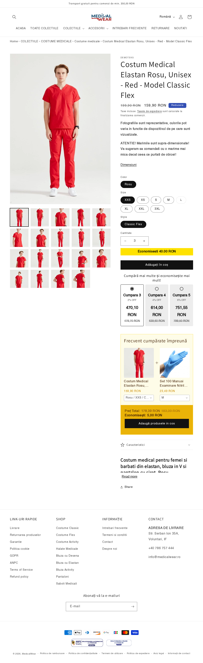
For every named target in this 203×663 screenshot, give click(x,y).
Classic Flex (133, 224)
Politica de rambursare (52, 654)
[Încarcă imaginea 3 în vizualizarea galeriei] (60, 217)
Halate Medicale (67, 549)
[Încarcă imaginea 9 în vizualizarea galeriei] (81, 238)
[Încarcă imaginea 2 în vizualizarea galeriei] (40, 217)
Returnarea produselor (25, 535)
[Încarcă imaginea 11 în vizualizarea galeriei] (19, 258)
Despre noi (109, 549)
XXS (128, 200)
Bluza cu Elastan (67, 563)
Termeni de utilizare (112, 654)
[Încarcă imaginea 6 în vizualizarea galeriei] (19, 238)
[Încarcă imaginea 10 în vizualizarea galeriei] (101, 238)
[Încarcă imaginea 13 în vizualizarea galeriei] (60, 258)
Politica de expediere (138, 654)
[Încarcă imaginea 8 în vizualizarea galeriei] (60, 238)
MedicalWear (29, 654)
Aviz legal (158, 654)
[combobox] (139, 398)
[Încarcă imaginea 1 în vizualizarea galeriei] (19, 217)
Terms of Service (21, 570)
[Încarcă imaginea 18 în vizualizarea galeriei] (60, 279)
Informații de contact (179, 654)
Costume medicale (87, 41)
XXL (142, 209)
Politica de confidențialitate (83, 654)
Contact (107, 542)
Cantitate (126, 233)
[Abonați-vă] (132, 606)
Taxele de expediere (149, 111)
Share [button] (128, 487)
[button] (14, 17)
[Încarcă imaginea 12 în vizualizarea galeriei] (40, 258)
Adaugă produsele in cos (157, 423)
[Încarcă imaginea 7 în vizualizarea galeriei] (40, 238)
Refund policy (19, 576)
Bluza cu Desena (67, 555)
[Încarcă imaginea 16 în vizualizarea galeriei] (19, 279)
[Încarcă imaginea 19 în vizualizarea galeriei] (81, 279)
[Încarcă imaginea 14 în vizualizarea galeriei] (81, 258)
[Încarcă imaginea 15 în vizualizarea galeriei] (101, 258)
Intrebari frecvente (114, 528)
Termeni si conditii (114, 535)
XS (143, 200)
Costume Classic (67, 528)
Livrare (14, 528)
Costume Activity (67, 542)
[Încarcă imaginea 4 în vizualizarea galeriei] (81, 217)
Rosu (128, 184)
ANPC (14, 563)
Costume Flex (65, 535)
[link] (139, 363)
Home (14, 41)
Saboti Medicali (66, 583)
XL (126, 209)
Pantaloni (62, 576)
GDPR (14, 555)
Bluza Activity (65, 570)
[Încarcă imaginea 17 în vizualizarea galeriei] (40, 279)
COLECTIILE (29, 41)
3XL (157, 209)
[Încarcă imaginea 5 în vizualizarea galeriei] (101, 217)
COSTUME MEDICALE (56, 41)
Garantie (16, 542)
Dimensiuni (129, 165)
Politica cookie (20, 549)
